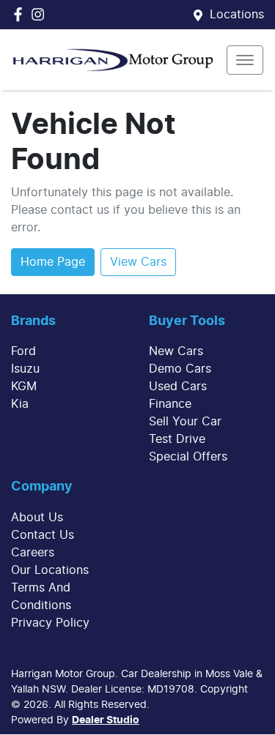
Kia (20, 404)
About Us (37, 517)
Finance (170, 404)
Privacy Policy (50, 623)
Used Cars (178, 386)
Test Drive (177, 439)
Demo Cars (180, 369)
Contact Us (42, 535)
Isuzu (25, 369)
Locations (237, 14)
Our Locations (50, 570)
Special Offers (188, 457)
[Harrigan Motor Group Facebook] (21, 14)
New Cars (176, 351)
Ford (23, 351)
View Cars (138, 262)
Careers (32, 553)
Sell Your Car (185, 422)
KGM (24, 386)
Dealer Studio (105, 720)
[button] (245, 60)
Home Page (53, 262)
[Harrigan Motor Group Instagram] (41, 14)
